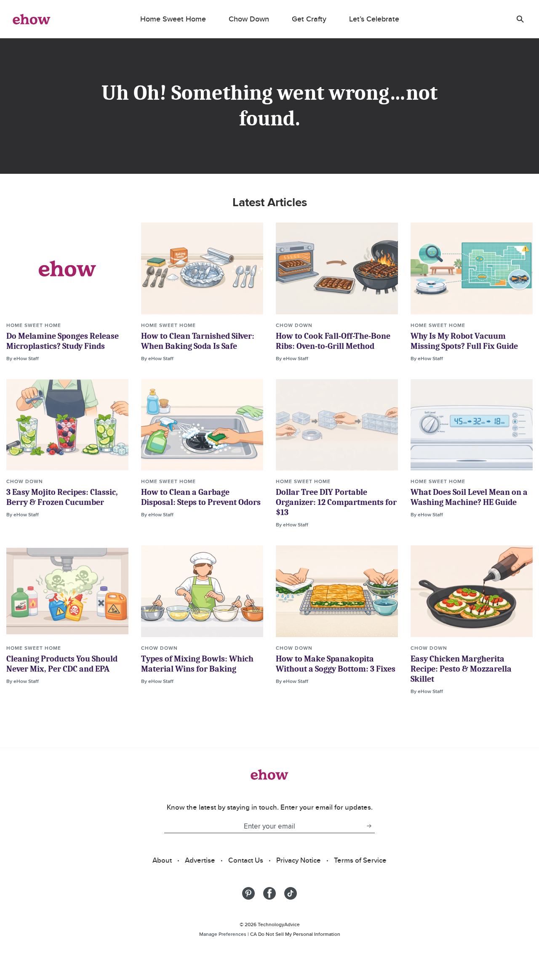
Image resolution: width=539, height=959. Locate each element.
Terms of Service (360, 860)
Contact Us (245, 860)
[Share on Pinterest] (248, 893)
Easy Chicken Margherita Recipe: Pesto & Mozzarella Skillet (461, 669)
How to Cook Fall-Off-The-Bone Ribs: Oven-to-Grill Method (333, 341)
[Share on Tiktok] (290, 893)
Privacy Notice (298, 860)
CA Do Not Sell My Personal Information (295, 934)
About (162, 860)
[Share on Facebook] (269, 893)
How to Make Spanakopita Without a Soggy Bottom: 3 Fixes (335, 664)
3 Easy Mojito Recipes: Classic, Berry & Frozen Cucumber (62, 497)
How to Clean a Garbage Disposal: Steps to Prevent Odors (201, 497)
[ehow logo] (32, 18)
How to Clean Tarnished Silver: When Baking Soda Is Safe (197, 341)
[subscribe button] (369, 826)
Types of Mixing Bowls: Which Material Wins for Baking (197, 664)
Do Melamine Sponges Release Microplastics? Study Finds (62, 341)
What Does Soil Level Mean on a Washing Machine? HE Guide (469, 497)
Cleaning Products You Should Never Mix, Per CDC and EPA (61, 664)
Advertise (200, 860)
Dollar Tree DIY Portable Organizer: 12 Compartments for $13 (336, 502)
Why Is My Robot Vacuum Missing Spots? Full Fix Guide (464, 341)
